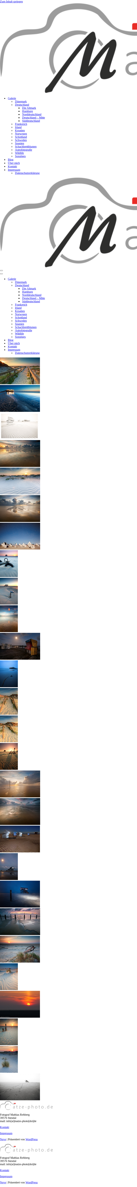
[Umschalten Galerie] (62, 279)
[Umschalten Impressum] (62, 349)
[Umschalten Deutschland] (62, 285)
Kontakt (12, 166)
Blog (10, 159)
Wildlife (19, 152)
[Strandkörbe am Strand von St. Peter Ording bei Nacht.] (20, 658)
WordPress (32, 1139)
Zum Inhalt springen (11, 1)
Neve (3, 1139)
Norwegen (21, 133)
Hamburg (27, 111)
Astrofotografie (23, 149)
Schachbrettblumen (26, 146)
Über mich (14, 163)
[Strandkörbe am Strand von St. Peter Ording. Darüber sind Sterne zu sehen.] (20, 548)
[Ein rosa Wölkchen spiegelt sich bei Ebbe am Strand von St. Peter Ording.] (9, 631)
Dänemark (21, 101)
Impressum (6, 1133)
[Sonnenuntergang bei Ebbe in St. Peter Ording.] (20, 796)
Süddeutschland (31, 120)
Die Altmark (29, 107)
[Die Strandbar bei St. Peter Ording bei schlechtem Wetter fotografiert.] (9, 686)
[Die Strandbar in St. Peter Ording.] (20, 410)
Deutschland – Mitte (33, 117)
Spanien (19, 143)
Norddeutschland (31, 114)
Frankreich (21, 124)
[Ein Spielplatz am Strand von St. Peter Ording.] (9, 768)
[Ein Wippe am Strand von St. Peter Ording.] (9, 576)
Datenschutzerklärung (27, 173)
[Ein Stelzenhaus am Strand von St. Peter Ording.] (9, 603)
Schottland (21, 136)
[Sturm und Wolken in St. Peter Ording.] (20, 823)
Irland (18, 127)
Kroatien (20, 130)
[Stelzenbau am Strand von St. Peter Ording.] (9, 879)
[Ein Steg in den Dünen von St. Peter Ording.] (9, 713)
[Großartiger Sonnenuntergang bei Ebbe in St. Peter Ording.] (20, 465)
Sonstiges (20, 156)
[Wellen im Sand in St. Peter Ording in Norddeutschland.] (9, 989)
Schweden (21, 140)
